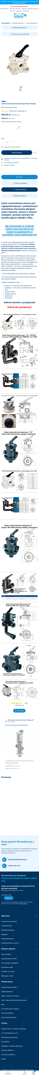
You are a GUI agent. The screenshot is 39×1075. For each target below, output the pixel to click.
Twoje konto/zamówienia (9, 921)
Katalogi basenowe (7, 991)
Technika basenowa (18, 23)
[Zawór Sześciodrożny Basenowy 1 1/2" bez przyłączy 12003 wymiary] (19, 330)
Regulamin (4, 934)
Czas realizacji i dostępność (9, 963)
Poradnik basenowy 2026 (9, 987)
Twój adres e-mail (6, 895)
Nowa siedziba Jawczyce (8, 1017)
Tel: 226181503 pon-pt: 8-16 (9, 1033)
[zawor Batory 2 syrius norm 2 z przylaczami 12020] (19, 512)
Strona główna (5, 23)
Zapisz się (9, 898)
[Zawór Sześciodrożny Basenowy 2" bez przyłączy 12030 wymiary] (19, 490)
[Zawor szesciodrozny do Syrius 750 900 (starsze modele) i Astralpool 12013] (19, 563)
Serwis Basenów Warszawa (9, 1037)
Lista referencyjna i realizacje (10, 1009)
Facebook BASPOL (7, 1050)
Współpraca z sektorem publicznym (12, 1046)
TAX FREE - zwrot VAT (8, 971)
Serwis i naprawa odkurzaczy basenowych (14, 1000)
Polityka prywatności (7, 939)
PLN (14, 11)
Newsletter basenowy (7, 930)
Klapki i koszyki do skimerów (10, 996)
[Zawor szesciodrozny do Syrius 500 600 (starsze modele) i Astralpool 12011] (19, 466)
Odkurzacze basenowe (19, 27)
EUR (11, 11)
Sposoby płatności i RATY (9, 959)
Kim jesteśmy (5, 1042)
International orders (7, 967)
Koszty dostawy (6, 954)
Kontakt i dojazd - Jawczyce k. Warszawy (13, 1029)
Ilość (2, 138)
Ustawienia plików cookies (9, 943)
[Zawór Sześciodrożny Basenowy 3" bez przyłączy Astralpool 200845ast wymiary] (19, 677)
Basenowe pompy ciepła (19, 34)
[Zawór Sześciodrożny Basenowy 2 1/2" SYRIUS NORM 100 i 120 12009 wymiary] (19, 641)
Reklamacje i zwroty (7, 976)
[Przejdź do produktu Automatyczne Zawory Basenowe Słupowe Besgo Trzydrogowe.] (20, 743)
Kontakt (3, 1059)
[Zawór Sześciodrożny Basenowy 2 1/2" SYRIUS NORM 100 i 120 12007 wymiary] (19, 599)
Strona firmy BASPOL (7, 1054)
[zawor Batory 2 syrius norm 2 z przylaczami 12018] (19, 388)
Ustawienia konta (6, 926)
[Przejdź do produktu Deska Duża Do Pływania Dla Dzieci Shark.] (19, 794)
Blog (2, 1004)
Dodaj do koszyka (17, 152)
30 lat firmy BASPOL (7, 1013)
